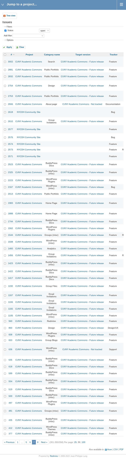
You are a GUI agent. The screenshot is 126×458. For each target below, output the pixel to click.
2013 (10, 194)
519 (10, 389)
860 (10, 328)
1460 (10, 248)
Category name (52, 54)
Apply (9, 47)
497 (10, 403)
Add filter (8, 36)
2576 (10, 137)
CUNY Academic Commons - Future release (82, 61)
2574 (10, 144)
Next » (44, 442)
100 (83, 442)
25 (75, 442)
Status (10, 30)
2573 (10, 149)
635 (10, 360)
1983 (10, 203)
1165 (10, 309)
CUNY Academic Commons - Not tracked (82, 104)
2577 (10, 129)
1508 (10, 242)
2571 (10, 156)
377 (10, 433)
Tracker (113, 54)
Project (29, 54)
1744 (10, 221)
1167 (10, 295)
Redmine (54, 456)
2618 (10, 112)
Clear (21, 47)
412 (10, 428)
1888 (10, 213)
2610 (10, 121)
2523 (10, 164)
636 (10, 349)
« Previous (9, 442)
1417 (10, 278)
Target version (83, 54)
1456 (10, 255)
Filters (9, 27)
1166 (10, 302)
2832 (10, 76)
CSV (116, 449)
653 (10, 340)
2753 (10, 96)
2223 (10, 180)
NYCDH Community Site (28, 112)
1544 (10, 235)
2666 (10, 104)
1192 (10, 286)
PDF (122, 449)
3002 (10, 61)
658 (10, 334)
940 (10, 321)
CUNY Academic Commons (28, 61)
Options (10, 40)
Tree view (10, 16)
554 (10, 381)
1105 (10, 315)
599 (10, 373)
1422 (10, 271)
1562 (10, 228)
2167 (10, 187)
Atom (109, 449)
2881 (10, 69)
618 (10, 366)
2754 (10, 85)
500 (10, 396)
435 (10, 420)
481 (10, 411)
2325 (10, 172)
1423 (10, 263)
